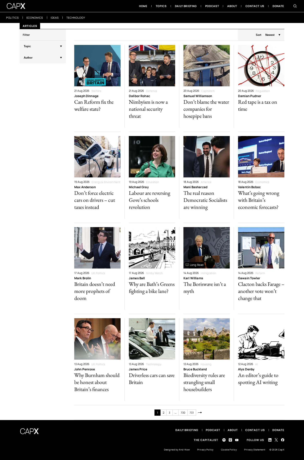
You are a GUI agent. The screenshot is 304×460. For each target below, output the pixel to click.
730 (183, 412)
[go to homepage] (16, 6)
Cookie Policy (229, 449)
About (233, 430)
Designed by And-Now (177, 449)
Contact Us (255, 430)
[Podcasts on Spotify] (224, 440)
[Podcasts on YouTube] (236, 440)
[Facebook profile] (282, 439)
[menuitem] (143, 6)
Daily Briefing (186, 430)
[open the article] (97, 86)
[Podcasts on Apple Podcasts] (230, 440)
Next (200, 412)
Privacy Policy (205, 449)
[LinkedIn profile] (270, 440)
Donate (278, 430)
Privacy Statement (254, 449)
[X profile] (276, 440)
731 (192, 412)
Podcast (213, 430)
